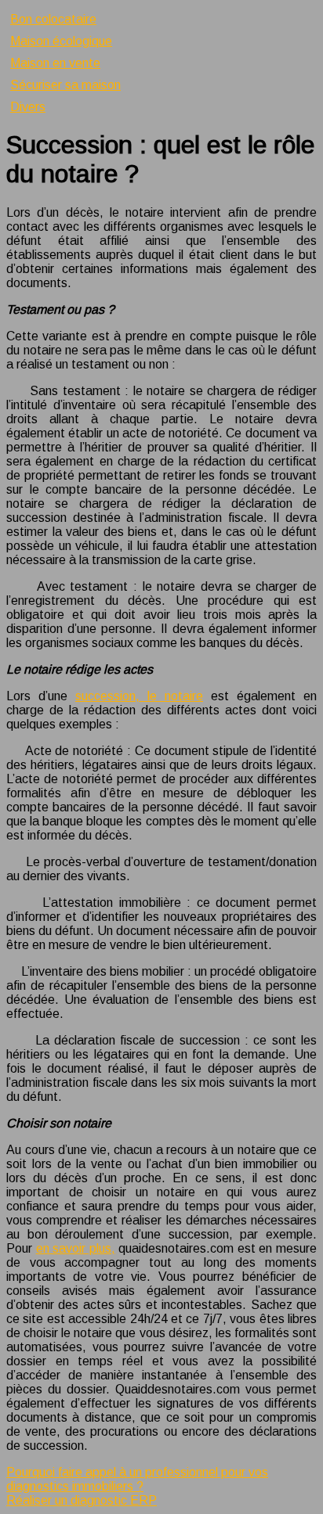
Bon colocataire (53, 19)
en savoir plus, (75, 1248)
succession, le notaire (139, 696)
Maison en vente (55, 63)
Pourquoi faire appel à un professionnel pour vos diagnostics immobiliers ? (137, 1479)
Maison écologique (61, 41)
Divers (27, 106)
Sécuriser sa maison (65, 85)
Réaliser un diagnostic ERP (81, 1500)
